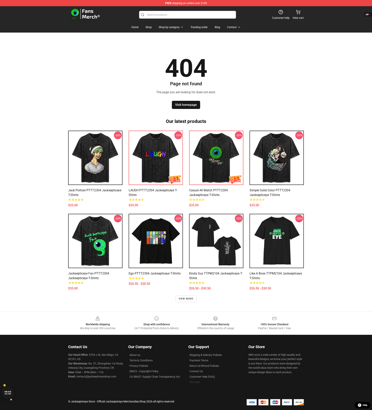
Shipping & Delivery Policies (205, 354)
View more (186, 298)
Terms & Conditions (141, 360)
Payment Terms (198, 360)
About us (134, 354)
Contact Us (196, 371)
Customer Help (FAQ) (202, 376)
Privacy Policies (138, 365)
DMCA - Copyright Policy (143, 371)
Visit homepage (186, 105)
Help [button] (365, 405)
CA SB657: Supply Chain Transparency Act (154, 376)
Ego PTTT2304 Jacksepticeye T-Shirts (155, 273)
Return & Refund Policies (204, 365)
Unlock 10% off (7, 393)
